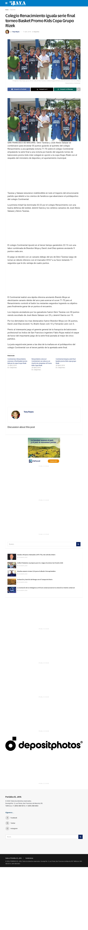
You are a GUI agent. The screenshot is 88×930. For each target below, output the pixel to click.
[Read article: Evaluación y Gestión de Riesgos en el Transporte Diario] (12, 582)
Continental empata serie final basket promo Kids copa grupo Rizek (66, 361)
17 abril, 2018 (27, 32)
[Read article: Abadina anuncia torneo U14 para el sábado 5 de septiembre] (12, 573)
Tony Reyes (15, 32)
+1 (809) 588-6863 (32, 806)
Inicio (6, 9)
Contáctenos (29, 858)
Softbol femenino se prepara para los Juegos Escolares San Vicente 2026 (40, 563)
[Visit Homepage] (18, 3)
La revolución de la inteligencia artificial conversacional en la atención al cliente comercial (46, 588)
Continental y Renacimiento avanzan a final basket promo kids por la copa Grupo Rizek (17, 361)
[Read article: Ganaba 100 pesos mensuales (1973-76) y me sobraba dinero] (12, 557)
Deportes (12, 9)
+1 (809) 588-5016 (18, 806)
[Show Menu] (6, 3)
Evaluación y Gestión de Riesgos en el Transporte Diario (34, 579)
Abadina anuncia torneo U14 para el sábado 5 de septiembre (36, 571)
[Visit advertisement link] (44, 451)
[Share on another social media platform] (78, 89)
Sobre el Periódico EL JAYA (13, 858)
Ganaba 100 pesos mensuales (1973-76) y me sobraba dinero (36, 555)
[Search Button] (78, 544)
